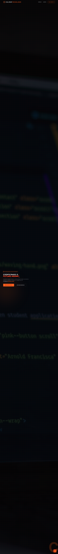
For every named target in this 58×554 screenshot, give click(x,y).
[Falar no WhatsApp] (55, 551)
